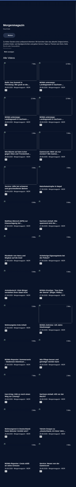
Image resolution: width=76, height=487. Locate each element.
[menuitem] (3, 3)
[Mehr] (34, 83)
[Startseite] (38, 3)
